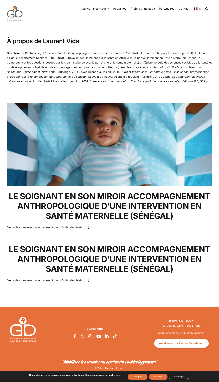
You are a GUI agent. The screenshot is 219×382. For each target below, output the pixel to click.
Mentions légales (114, 368)
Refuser (158, 376)
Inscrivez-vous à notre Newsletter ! (181, 343)
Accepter (137, 376)
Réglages (179, 376)
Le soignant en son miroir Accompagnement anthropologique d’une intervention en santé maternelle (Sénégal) (109, 206)
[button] (206, 8)
